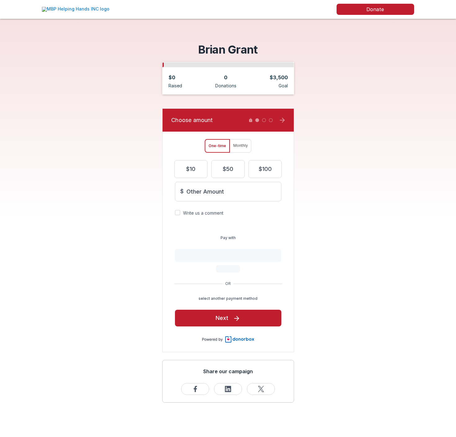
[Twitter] (261, 389)
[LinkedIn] (228, 389)
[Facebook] (195, 389)
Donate (375, 9)
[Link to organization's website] (76, 8)
